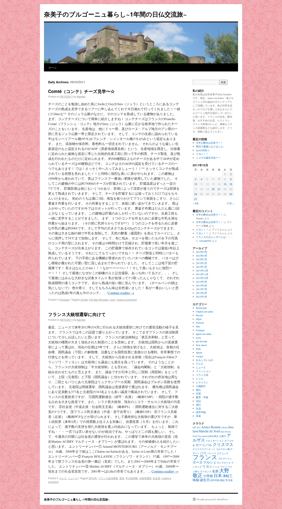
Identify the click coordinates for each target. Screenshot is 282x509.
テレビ (63, 478)
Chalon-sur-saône (204, 311)
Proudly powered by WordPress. (213, 499)
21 (219, 189)
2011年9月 (201, 281)
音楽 (198, 415)
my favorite (201, 341)
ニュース (73, 478)
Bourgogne (201, 307)
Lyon (198, 337)
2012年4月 (201, 255)
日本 (218, 475)
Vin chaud (202, 436)
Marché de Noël (209, 431)
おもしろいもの (204, 360)
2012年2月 (201, 263)
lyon (195, 431)
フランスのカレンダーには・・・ (214, 237)
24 (195, 194)
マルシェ (209, 462)
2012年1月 (201, 266)
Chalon (224, 427)
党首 (121, 478)
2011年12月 (202, 270)
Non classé (201, 345)
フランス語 (202, 374)
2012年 (93, 478)
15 (225, 184)
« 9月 (196, 203)
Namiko (81, 96)
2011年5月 (201, 296)
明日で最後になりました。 (211, 146)
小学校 (208, 476)
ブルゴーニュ (225, 458)
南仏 (198, 389)
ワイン (223, 466)
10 (195, 184)
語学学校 (201, 412)
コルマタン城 (223, 449)
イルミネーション (215, 440)
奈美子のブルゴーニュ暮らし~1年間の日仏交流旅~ (115, 14)
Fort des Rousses (99, 299)
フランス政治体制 (108, 478)
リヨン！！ (202, 154)
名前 (215, 471)
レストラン (202, 382)
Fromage (64, 299)
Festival (200, 322)
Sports (199, 352)
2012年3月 (201, 259)
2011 (199, 427)
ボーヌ (198, 462)
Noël (195, 436)
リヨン (207, 466)
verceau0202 (205, 240)
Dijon (198, 319)
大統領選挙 (145, 478)
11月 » (230, 203)
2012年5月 (201, 251)
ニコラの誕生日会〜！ (208, 157)
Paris (198, 348)
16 (230, 184)
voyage (199, 356)
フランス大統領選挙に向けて (77, 314)
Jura (112, 299)
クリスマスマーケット (204, 449)
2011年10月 (202, 278)
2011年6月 (201, 292)
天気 (198, 393)
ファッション (203, 371)
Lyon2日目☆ (203, 150)
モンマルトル (224, 462)
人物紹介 (201, 386)
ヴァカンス (205, 471)
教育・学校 (202, 397)
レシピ (199, 378)
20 (213, 189)
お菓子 (222, 436)
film (198, 326)
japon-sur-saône (203, 333)
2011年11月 (202, 274)
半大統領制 (132, 478)
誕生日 (205, 480)
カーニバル (204, 445)
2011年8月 (201, 285)
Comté (84, 299)
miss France (225, 431)
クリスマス (223, 444)
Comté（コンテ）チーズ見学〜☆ (81, 91)
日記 (198, 401)
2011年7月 (201, 289)
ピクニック (222, 453)
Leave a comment (127, 299)
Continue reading (121, 293)
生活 (198, 408)
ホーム (53, 67)
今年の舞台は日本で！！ (209, 142)
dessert (199, 315)
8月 (194, 427)
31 (195, 199)
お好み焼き (213, 436)
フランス (205, 457)
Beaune (216, 427)
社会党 (156, 478)
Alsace (205, 427)
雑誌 (222, 480)
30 (230, 194)
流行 (198, 404)
